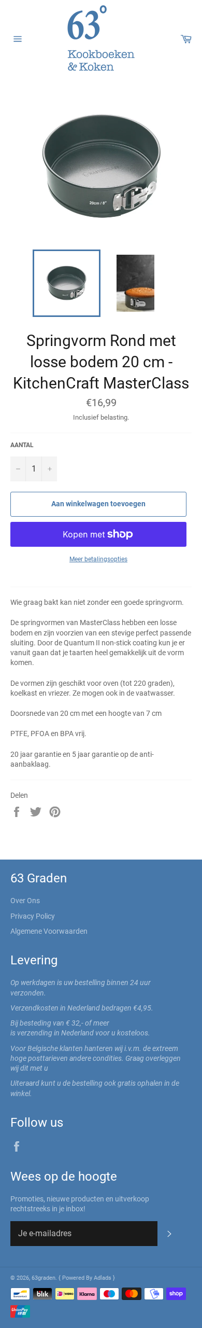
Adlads (103, 1278)
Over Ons (25, 900)
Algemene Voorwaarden (49, 931)
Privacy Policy (32, 916)
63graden (43, 1278)
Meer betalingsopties (98, 559)
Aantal (22, 445)
